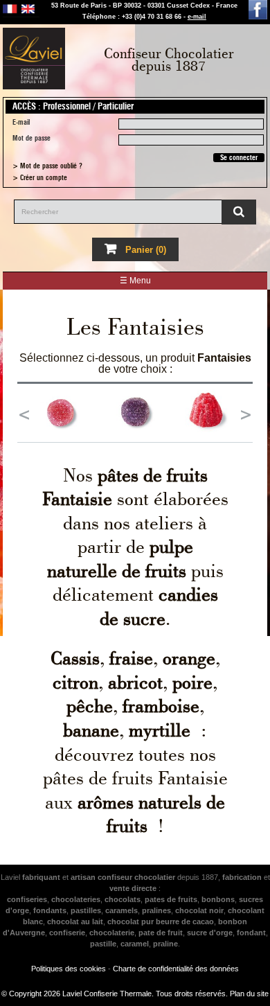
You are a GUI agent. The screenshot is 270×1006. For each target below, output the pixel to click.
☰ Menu (135, 280)
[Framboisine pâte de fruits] (211, 413)
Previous (24, 413)
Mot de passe (31, 138)
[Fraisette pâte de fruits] (60, 413)
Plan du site (249, 993)
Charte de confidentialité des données (176, 968)
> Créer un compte (39, 178)
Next (246, 413)
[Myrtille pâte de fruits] (135, 413)
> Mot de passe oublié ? (47, 166)
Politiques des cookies (68, 968)
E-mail (21, 122)
